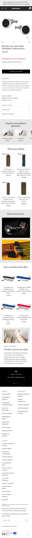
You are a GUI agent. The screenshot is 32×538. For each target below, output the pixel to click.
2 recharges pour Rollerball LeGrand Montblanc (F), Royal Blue (8, 318)
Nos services (6, 109)
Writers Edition (6, 491)
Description (5, 78)
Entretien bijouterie (23, 408)
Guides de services (7, 430)
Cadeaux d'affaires (7, 460)
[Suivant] (29, 42)
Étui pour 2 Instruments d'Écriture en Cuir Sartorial (23, 199)
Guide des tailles (7, 105)
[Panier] (29, 8)
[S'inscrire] (26, 520)
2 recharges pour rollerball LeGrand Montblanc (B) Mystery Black (8, 290)
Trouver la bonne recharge (7, 469)
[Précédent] (2, 42)
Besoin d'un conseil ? (8, 114)
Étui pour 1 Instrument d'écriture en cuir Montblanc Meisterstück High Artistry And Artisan (24, 172)
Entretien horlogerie (23, 404)
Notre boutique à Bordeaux (7, 495)
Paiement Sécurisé (7, 456)
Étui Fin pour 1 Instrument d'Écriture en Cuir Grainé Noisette (8, 171)
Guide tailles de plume (6, 464)
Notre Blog (5, 499)
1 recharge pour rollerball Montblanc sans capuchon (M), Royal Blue (23, 289)
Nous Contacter (6, 427)
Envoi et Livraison (7, 413)
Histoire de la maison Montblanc (8, 474)
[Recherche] (6, 8)
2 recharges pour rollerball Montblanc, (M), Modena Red (24, 317)
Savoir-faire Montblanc (5, 479)
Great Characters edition (6, 487)
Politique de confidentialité (6, 453)
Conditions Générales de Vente (8, 444)
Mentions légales (7, 448)
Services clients (6, 394)
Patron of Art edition (8, 483)
